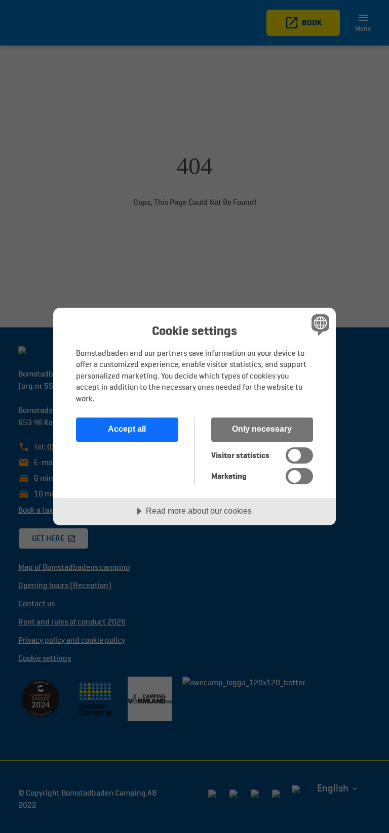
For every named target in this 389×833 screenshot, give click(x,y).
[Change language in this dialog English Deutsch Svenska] (319, 325)
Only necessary (262, 428)
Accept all (127, 428)
